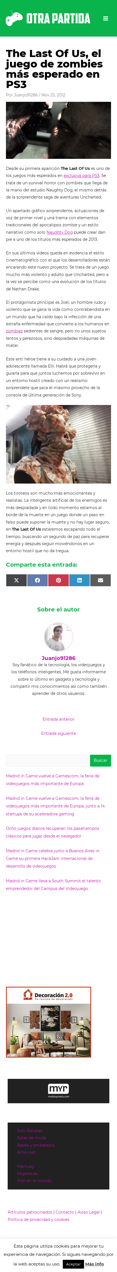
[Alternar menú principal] (106, 18)
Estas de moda (31, 1138)
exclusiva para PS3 (81, 175)
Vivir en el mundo (34, 1180)
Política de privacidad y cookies (38, 1219)
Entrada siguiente (58, 733)
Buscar (100, 760)
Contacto (65, 1212)
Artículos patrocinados (30, 1212)
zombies (14, 331)
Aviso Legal (89, 1212)
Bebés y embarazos (36, 1145)
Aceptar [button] (73, 1264)
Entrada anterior (58, 719)
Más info (94, 1264)
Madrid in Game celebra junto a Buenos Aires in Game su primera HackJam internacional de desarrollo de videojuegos (52, 859)
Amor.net (26, 1152)
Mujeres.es (27, 1173)
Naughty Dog (60, 232)
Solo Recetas (29, 1130)
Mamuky (25, 1166)
